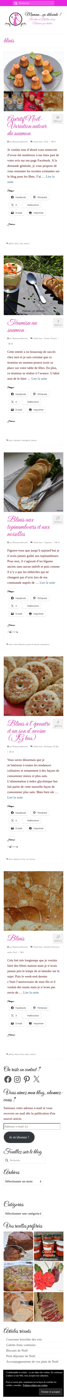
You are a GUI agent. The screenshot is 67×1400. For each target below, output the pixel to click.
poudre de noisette (32, 644)
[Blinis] (33, 900)
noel (21, 243)
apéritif (10, 243)
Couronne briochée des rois (24, 1339)
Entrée (46, 338)
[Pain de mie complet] (18, 1307)
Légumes (48, 542)
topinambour (44, 644)
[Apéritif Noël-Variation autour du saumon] (33, 81)
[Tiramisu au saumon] (33, 285)
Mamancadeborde (20, 142)
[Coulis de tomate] (49, 1246)
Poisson (54, 338)
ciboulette (17, 440)
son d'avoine (30, 859)
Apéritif (47, 947)
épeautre (16, 859)
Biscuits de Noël (17, 1350)
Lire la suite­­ (39, 378)
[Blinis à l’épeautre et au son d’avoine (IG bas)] (33, 686)
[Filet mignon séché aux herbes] (49, 1307)
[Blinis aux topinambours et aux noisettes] (33, 482)
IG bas (22, 859)
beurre (16, 1054)
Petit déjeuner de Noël (20, 1356)
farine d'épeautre (19, 644)
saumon (26, 243)
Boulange (48, 746)
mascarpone (26, 440)
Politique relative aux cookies (35, 1385)
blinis (16, 243)
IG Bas (56, 746)
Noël (46, 142)
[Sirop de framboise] (49, 1276)
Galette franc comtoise (21, 1345)
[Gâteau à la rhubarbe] (18, 1276)
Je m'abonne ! (19, 1137)
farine (27, 1054)
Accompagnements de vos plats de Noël (32, 1361)
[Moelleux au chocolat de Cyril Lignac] (18, 1246)
